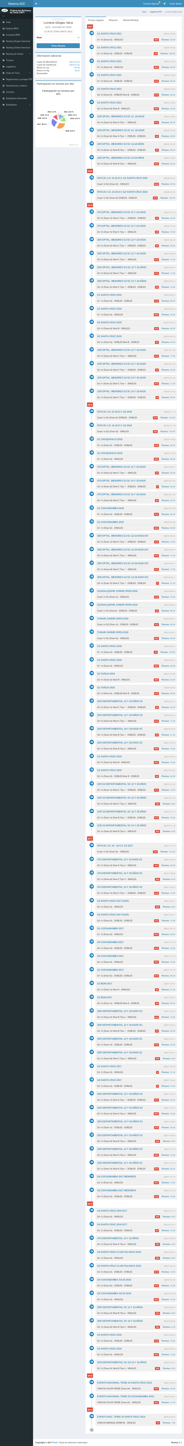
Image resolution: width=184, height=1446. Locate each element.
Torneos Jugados (96, 20)
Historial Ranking (130, 20)
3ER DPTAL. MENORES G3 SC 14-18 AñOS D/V (122, 563)
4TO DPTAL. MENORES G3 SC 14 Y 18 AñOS (121, 480)
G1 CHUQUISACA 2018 (109, 439)
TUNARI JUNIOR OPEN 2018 (112, 618)
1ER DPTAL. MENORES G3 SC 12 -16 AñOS (120, 116)
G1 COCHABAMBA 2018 (110, 508)
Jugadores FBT (156, 11)
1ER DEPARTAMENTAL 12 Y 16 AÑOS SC (120, 1149)
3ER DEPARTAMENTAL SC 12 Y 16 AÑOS (120, 1307)
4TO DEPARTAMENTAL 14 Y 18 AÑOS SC (120, 873)
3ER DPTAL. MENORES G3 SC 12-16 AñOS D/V (122, 536)
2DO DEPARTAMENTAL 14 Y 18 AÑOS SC (120, 1121)
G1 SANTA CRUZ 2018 (109, 646)
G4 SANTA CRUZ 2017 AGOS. (113, 901)
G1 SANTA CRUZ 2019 (109, 295)
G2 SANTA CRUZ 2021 (109, 89)
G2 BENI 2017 (104, 983)
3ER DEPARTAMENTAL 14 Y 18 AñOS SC (119, 1039)
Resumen (113, 20)
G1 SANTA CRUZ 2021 (109, 33)
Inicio (144, 11)
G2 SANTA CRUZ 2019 (109, 322)
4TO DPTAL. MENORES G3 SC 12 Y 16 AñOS (121, 212)
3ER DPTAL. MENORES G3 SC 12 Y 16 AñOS (121, 240)
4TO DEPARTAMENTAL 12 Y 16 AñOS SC (119, 859)
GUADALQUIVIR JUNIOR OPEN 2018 (117, 591)
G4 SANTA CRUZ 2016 (109, 1335)
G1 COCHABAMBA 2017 (110, 928)
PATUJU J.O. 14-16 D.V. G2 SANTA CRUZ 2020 (122, 178)
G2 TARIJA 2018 (106, 674)
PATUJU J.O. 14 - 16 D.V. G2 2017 (115, 845)
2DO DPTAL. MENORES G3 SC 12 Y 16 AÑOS (121, 267)
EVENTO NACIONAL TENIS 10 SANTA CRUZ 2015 (124, 1383)
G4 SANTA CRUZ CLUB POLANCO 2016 (119, 1252)
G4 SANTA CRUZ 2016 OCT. (112, 1211)
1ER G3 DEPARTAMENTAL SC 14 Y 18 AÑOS (121, 811)
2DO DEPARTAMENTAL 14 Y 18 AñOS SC (120, 729)
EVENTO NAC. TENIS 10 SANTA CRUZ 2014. (121, 1417)
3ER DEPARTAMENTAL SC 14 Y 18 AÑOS (120, 1321)
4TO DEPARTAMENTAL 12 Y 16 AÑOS (118, 1238)
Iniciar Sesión (176, 3)
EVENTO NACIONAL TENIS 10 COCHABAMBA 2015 (125, 1396)
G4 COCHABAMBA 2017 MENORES (116, 1176)
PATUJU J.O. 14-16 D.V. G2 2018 (114, 412)
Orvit (55, 1442)
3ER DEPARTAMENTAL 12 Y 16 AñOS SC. (120, 1011)
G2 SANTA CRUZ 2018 (109, 756)
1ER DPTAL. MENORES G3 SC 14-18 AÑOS (120, 144)
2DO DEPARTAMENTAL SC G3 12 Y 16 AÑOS (121, 1362)
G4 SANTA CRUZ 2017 (109, 1066)
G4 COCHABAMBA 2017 (110, 942)
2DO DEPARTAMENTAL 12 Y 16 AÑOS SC (120, 701)
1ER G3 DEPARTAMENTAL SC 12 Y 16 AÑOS (121, 784)
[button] (36, 3)
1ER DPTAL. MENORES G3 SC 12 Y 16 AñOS (121, 350)
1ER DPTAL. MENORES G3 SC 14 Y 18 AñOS (121, 378)
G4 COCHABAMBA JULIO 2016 (114, 1280)
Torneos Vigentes (151, 3)
